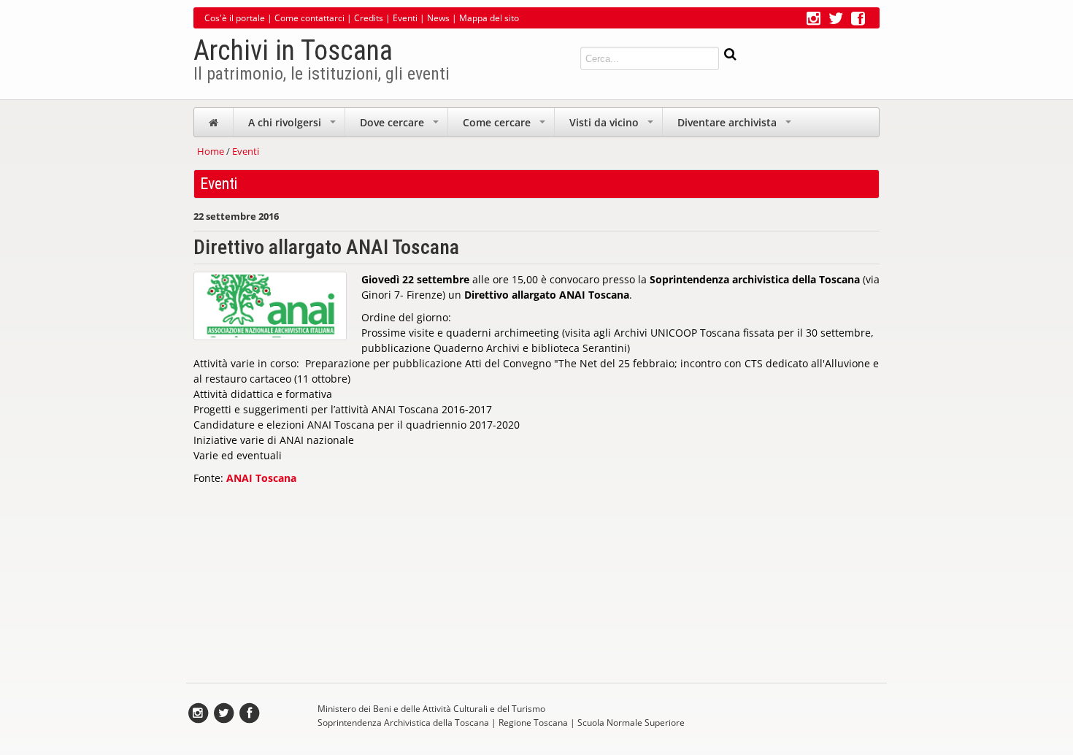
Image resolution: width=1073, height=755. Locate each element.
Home (210, 151)
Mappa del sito (489, 18)
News (438, 18)
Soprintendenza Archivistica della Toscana (403, 722)
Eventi (405, 18)
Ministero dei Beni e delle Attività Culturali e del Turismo (431, 708)
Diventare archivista (735, 126)
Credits (368, 18)
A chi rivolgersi (293, 126)
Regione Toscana (533, 722)
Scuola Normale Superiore (631, 722)
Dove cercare (401, 126)
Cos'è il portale (234, 18)
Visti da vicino (612, 126)
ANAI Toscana (261, 478)
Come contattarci (309, 18)
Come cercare (505, 126)
